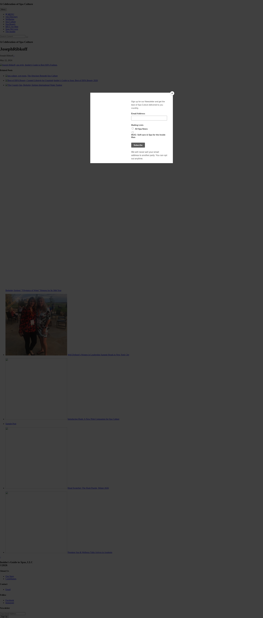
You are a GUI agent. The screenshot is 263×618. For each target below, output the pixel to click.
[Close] (172, 93)
